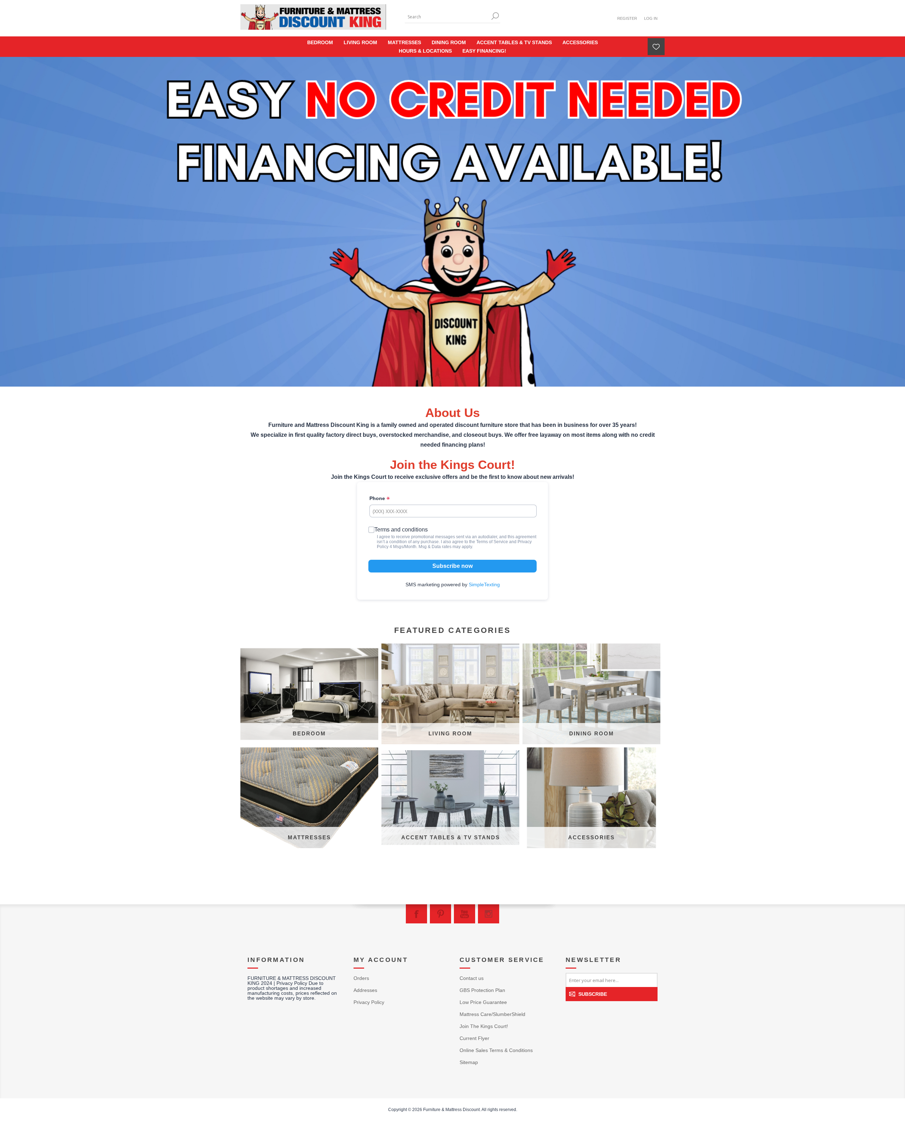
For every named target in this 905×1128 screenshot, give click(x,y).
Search (495, 16)
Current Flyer (474, 1038)
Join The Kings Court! (484, 1026)
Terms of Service (492, 541)
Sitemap (469, 1062)
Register (627, 18)
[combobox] (447, 17)
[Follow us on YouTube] (464, 913)
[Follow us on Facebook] (416, 913)
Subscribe (592, 994)
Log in (651, 18)
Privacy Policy (369, 1002)
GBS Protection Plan (482, 990)
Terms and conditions (401, 530)
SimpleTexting (484, 584)
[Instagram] (488, 913)
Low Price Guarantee (483, 1002)
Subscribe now (452, 566)
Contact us (472, 978)
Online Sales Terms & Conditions (496, 1050)
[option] (452, 222)
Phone (377, 498)
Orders (361, 978)
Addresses (365, 990)
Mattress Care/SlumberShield (492, 1014)
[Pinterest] (440, 913)
